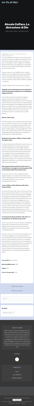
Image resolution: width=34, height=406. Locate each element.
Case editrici (18, 403)
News (31, 401)
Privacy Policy (17, 399)
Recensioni (9, 401)
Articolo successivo (17, 290)
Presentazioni (21, 401)
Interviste (10, 54)
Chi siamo (4, 401)
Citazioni (27, 401)
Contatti (23, 403)
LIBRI (25, 54)
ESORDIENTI (20, 54)
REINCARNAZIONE (6, 55)
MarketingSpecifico (26, 398)
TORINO (11, 55)
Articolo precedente (17, 286)
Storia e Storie (11, 403)
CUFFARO (16, 54)
